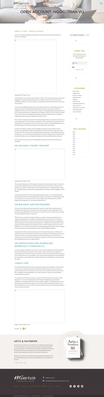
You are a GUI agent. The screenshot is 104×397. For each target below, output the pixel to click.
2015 (74, 148)
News (51, 386)
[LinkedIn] (26, 329)
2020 (74, 138)
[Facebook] (21, 329)
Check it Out (19, 362)
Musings (75, 99)
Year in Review (77, 111)
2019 (74, 140)
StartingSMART (77, 109)
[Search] (88, 35)
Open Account (36, 31)
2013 (74, 152)
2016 (74, 146)
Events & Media (77, 95)
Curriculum (76, 93)
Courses (44, 386)
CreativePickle (50, 395)
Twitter (82, 386)
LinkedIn (78, 386)
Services (24, 386)
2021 (74, 136)
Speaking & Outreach (79, 107)
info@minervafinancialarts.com (57, 381)
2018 (74, 142)
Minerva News (77, 97)
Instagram (70, 386)
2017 (74, 144)
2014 (74, 150)
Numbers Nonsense (78, 103)
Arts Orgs (76, 91)
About (16, 386)
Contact (58, 386)
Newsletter (76, 101)
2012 (74, 154)
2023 (74, 132)
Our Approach (34, 386)
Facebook (74, 386)
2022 (74, 134)
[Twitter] (23, 329)
